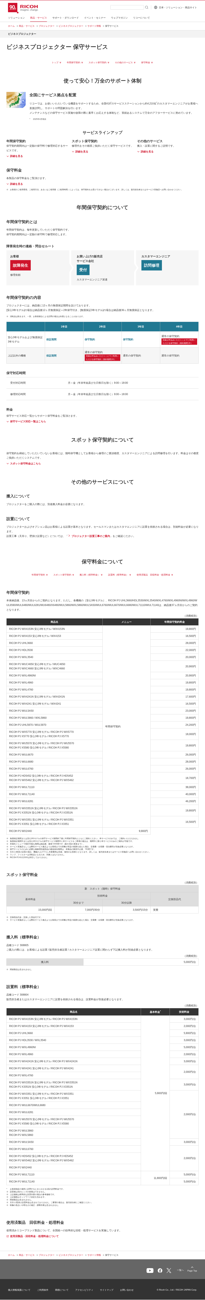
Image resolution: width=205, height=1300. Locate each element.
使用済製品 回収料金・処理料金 (153, 574)
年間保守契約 (73, 62)
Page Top (192, 1270)
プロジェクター (46, 26)
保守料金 (145, 62)
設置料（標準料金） (118, 574)
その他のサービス (124, 62)
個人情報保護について (19, 1290)
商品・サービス (27, 26)
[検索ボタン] (146, 7)
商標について (62, 1290)
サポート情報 (94, 26)
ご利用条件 (42, 1290)
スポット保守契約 (98, 62)
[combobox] (127, 7)
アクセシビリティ (84, 1290)
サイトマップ (106, 1290)
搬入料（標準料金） (90, 574)
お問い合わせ (127, 1290)
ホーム (11, 26)
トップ (55, 62)
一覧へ (180, 1270)
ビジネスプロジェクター (71, 26)
